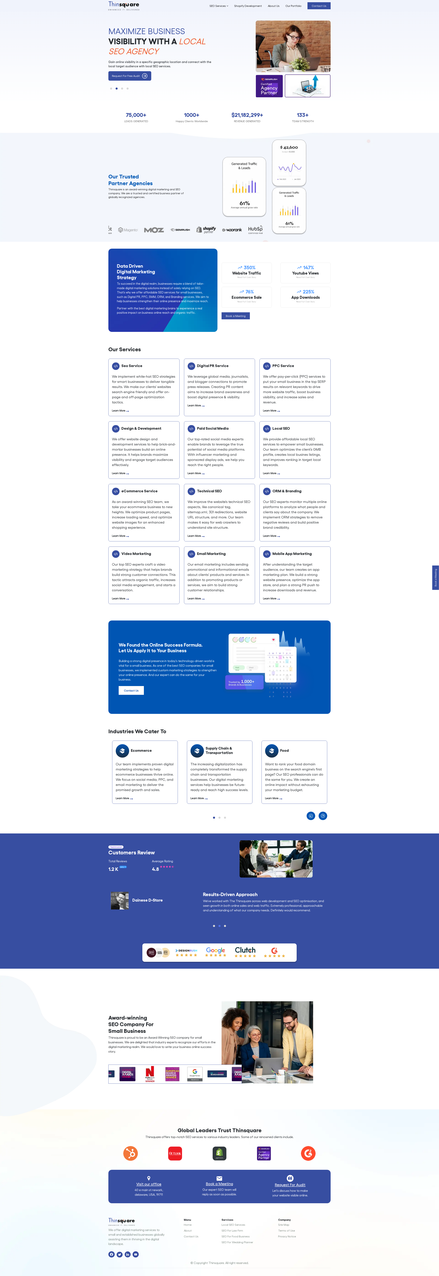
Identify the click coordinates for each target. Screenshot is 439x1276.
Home (188, 1224)
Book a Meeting (219, 1183)
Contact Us (319, 5)
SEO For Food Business (236, 1236)
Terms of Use (286, 1230)
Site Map (283, 1224)
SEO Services (218, 5)
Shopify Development (248, 5)
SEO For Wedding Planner (237, 1242)
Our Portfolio (293, 5)
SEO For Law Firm (232, 1230)
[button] (111, 88)
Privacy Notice (287, 1236)
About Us (274, 5)
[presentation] (313, 816)
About (188, 1230)
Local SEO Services (233, 1224)
